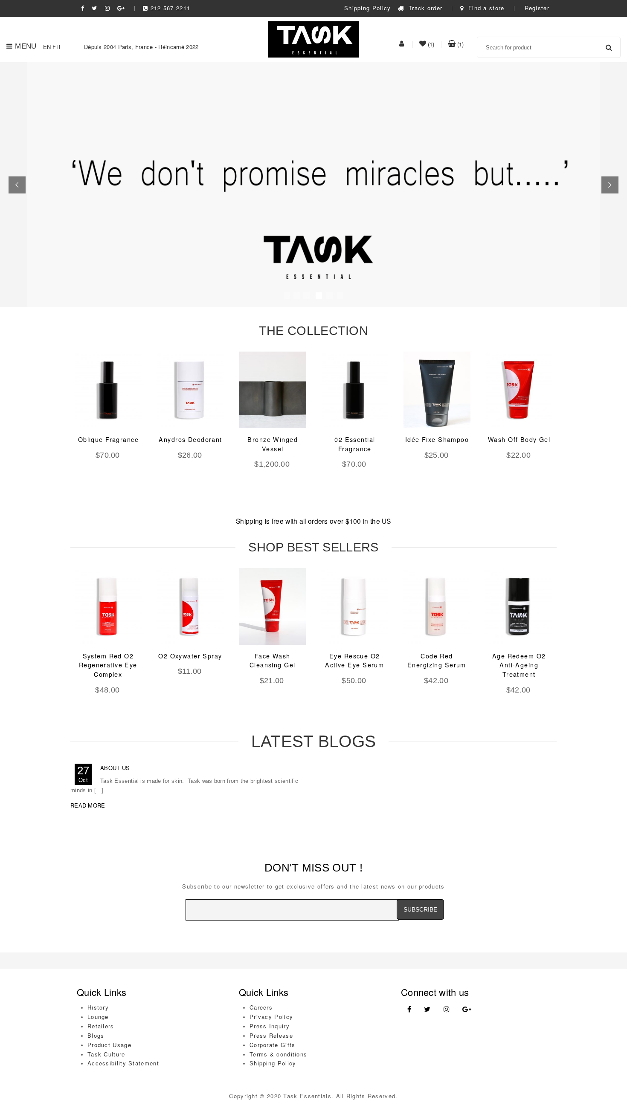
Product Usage (109, 1045)
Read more (87, 805)
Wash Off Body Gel (519, 439)
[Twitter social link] (94, 8)
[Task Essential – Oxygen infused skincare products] (314, 39)
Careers (261, 1007)
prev (55, 428)
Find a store (485, 8)
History (98, 1007)
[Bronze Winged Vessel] (272, 390)
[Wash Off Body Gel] (519, 390)
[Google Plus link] (466, 1009)
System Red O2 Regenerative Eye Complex (108, 665)
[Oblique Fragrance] (108, 390)
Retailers (100, 1026)
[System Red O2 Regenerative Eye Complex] (108, 606)
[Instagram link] (447, 1009)
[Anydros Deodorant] (190, 390)
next (571, 428)
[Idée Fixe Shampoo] (436, 390)
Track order (424, 8)
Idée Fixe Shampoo (437, 439)
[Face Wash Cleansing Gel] (272, 606)
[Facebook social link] (82, 8)
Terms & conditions (278, 1054)
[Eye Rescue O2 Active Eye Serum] (354, 606)
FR (56, 47)
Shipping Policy (367, 8)
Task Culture (106, 1054)
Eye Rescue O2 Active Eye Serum (354, 660)
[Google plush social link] (121, 8)
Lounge (98, 1017)
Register (537, 8)
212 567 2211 (170, 8)
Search (609, 47)
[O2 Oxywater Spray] (190, 606)
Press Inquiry (270, 1026)
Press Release (271, 1035)
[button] (17, 184)
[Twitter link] (427, 1009)
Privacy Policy (271, 1017)
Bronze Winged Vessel (272, 444)
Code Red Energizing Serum (436, 660)
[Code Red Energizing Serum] (436, 606)
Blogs (95, 1035)
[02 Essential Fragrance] (355, 390)
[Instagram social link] (107, 8)
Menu (25, 46)
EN (47, 47)
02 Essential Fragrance (354, 444)
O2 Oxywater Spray (190, 656)
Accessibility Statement (123, 1063)
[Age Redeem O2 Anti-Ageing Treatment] (518, 606)
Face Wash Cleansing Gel (273, 660)
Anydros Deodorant (190, 439)
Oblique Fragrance (108, 439)
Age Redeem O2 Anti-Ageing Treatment (519, 665)
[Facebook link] (409, 1009)
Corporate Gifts (273, 1045)
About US (115, 768)
